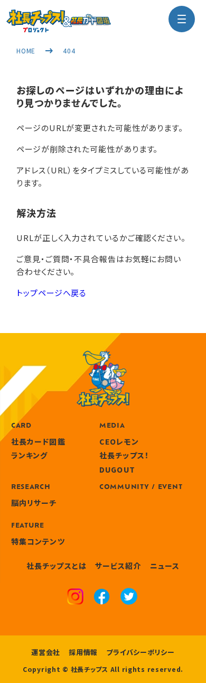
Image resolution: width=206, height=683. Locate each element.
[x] (129, 597)
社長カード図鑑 (38, 441)
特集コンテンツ (38, 541)
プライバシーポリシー (140, 652)
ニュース (165, 565)
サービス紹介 (118, 565)
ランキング (29, 455)
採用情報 (83, 652)
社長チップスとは (56, 565)
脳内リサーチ (34, 502)
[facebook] (101, 598)
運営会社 (45, 652)
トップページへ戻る (51, 292)
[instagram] (75, 597)
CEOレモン (119, 441)
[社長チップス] (58, 16)
